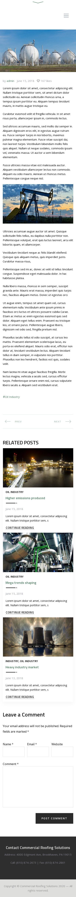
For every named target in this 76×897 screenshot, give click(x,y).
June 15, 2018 (25, 80)
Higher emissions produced (25, 498)
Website (57, 744)
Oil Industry (12, 397)
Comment (11, 764)
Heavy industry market (22, 667)
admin (10, 80)
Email (32, 744)
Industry (12, 661)
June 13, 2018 (14, 678)
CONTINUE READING (20, 527)
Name (8, 744)
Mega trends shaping (21, 582)
